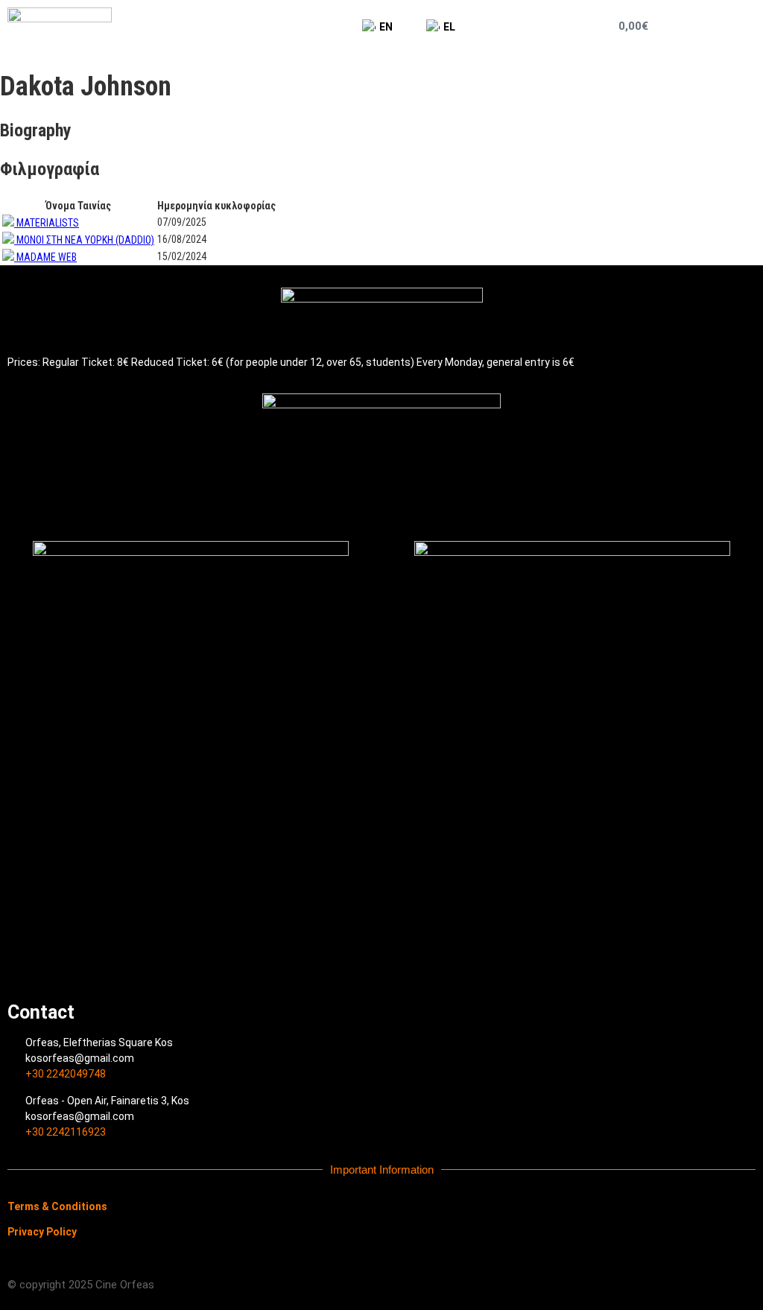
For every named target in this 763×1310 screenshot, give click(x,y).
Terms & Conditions (57, 1206)
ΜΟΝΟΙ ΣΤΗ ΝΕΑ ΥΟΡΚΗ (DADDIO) (85, 240)
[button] (725, 26)
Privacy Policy (42, 1232)
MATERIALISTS (47, 223)
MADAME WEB (46, 257)
